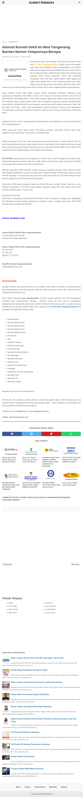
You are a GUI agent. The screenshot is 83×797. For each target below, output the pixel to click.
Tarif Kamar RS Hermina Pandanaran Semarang (30, 744)
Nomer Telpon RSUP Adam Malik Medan (69, 484)
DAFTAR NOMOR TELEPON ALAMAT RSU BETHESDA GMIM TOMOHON (11, 486)
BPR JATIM (13, 613)
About (18, 787)
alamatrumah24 (14, 57)
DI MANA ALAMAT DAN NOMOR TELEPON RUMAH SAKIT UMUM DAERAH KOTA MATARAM (50, 462)
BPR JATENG (13, 609)
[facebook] (12, 434)
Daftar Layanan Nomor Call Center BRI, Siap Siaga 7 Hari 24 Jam (37, 658)
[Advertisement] (41, 23)
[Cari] (79, 3)
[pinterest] (51, 434)
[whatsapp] (71, 434)
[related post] (11, 450)
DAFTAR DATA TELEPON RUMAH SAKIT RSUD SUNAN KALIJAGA (71, 460)
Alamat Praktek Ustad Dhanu (22, 756)
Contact (27, 787)
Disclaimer (53, 787)
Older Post (75, 564)
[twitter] (32, 434)
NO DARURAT (51, 606)
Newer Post (7, 564)
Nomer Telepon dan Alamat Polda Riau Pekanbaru (31, 707)
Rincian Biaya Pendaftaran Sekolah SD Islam (29, 670)
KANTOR (49, 603)
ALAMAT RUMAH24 (41, 3)
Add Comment (26, 57)
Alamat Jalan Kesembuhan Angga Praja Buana (30, 694)
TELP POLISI (50, 613)
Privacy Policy (40, 787)
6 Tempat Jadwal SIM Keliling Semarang (27, 769)
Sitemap (64, 787)
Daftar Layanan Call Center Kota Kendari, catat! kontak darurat (36, 682)
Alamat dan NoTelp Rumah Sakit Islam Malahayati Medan (9, 460)
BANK (11, 603)
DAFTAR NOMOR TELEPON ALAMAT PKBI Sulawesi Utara (51, 485)
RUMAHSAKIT (51, 609)
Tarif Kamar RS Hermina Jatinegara (25, 732)
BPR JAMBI (13, 606)
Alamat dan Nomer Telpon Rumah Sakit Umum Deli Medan (29, 460)
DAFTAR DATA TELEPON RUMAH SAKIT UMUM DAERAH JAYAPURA (31, 485)
